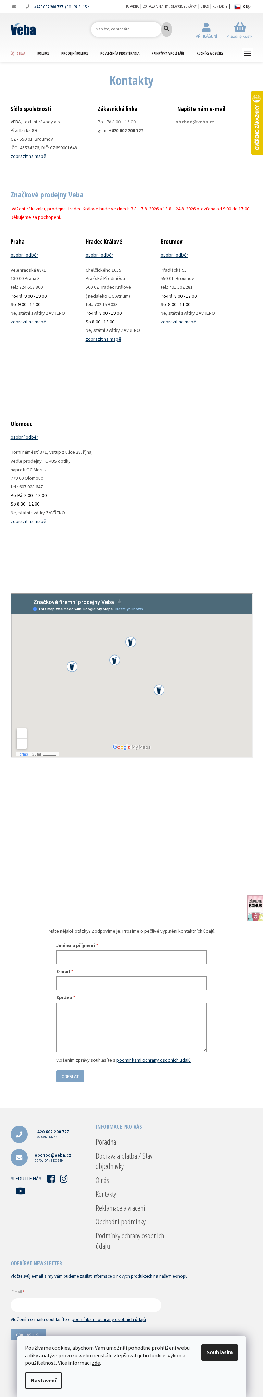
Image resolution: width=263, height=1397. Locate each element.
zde (96, 1363)
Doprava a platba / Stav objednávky (170, 6)
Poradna (132, 6)
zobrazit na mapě (28, 156)
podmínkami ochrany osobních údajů (153, 1060)
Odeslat (70, 1076)
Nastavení (43, 1380)
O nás (205, 6)
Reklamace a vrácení (120, 1207)
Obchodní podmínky (121, 1221)
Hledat (166, 29)
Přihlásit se (28, 1334)
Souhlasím (219, 1352)
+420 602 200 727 (52, 1134)
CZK (246, 6)
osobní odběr (24, 255)
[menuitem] (24, 53)
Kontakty (220, 6)
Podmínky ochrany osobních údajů (130, 1240)
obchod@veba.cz (53, 1157)
